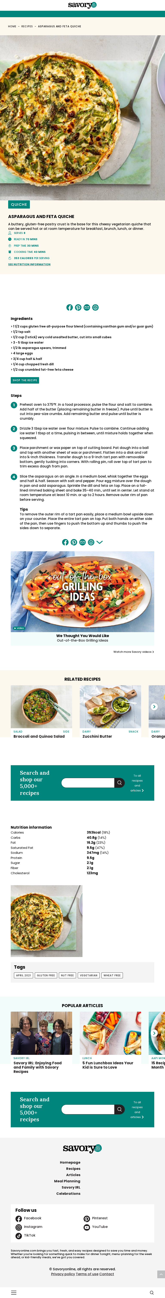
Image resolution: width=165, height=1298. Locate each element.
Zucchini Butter (97, 736)
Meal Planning (67, 1181)
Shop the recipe (25, 381)
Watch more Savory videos (132, 652)
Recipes (27, 26)
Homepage (70, 1162)
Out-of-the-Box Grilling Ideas (82, 640)
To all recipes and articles (136, 783)
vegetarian (89, 975)
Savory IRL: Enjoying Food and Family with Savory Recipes (38, 1067)
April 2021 (23, 975)
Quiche (19, 204)
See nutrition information (29, 264)
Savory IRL (71, 1187)
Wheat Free (112, 975)
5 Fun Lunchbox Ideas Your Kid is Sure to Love (107, 1065)
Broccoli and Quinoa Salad (39, 736)
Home (12, 26)
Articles (73, 1174)
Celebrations (68, 1193)
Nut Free (67, 975)
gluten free (46, 975)
